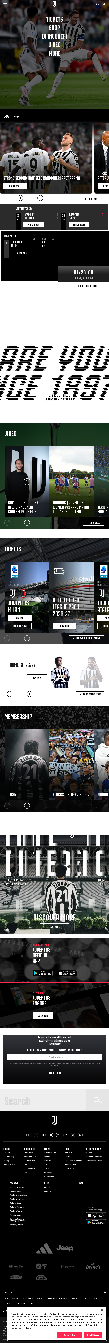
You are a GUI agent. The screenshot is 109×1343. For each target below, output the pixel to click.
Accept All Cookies (93, 1335)
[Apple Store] (67, 973)
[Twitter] (58, 1135)
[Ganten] (41, 1277)
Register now (54, 1073)
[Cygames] (67, 1266)
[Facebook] (28, 1135)
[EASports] (41, 1267)
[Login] (104, 5)
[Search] (98, 5)
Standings (22, 252)
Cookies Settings (70, 1335)
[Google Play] (43, 973)
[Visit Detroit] (93, 1266)
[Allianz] (15, 1266)
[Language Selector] (105, 1293)
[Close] (102, 1310)
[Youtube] (51, 1135)
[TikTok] (65, 1135)
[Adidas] (6, 116)
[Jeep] (16, 116)
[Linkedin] (73, 1135)
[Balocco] (15, 1277)
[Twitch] (80, 1135)
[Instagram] (36, 1135)
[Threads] (43, 1135)
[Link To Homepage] (54, 4)
